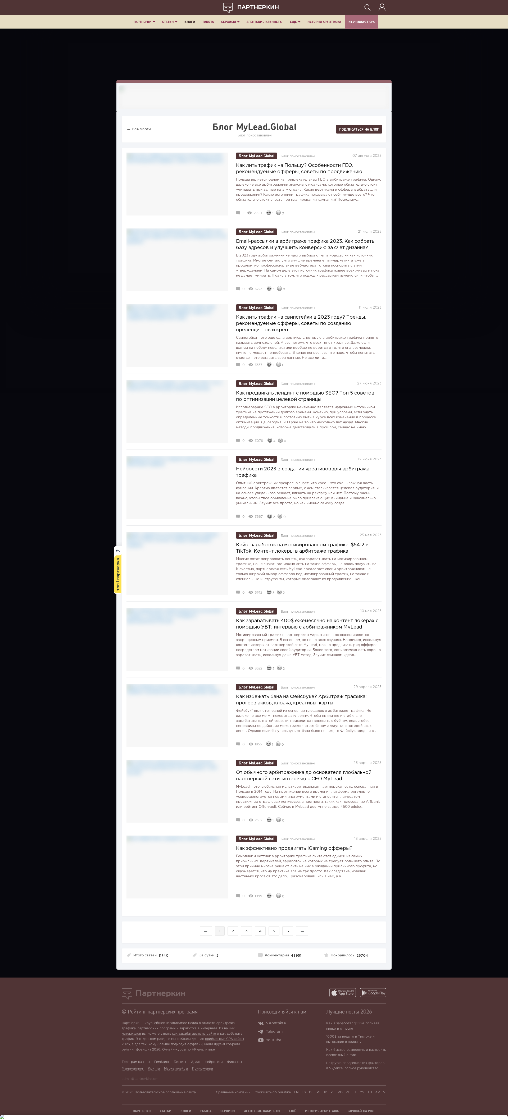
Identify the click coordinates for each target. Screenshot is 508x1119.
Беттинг (180, 1062)
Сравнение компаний (233, 1092)
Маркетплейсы (176, 1068)
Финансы (234, 1062)
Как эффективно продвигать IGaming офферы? (294, 848)
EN (296, 1092)
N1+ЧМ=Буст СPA (361, 22)
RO (340, 1092)
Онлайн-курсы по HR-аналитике (188, 1049)
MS (362, 1092)
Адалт (196, 1062)
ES (304, 1092)
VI (384, 1092)
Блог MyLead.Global (256, 155)
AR (377, 1092)
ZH (348, 1092)
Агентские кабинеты (265, 22)
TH (370, 1092)
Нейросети (214, 1062)
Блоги (189, 22)
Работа (208, 22)
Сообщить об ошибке (273, 1092)
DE (311, 1092)
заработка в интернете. (199, 1028)
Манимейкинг (133, 1068)
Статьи (168, 22)
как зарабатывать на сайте (194, 1033)
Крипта (154, 1068)
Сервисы (228, 22)
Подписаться (359, 129)
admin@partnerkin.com (140, 1078)
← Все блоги (139, 129)
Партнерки (143, 22)
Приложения (202, 1068)
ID (325, 1092)
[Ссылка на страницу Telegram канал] (262, 1032)
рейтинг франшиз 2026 (141, 1049)
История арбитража (324, 22)
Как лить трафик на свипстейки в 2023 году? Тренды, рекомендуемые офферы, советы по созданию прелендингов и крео (301, 323)
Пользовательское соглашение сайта (165, 1092)
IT (354, 1092)
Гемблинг (162, 1062)
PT (319, 1092)
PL (332, 1092)
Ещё (293, 22)
